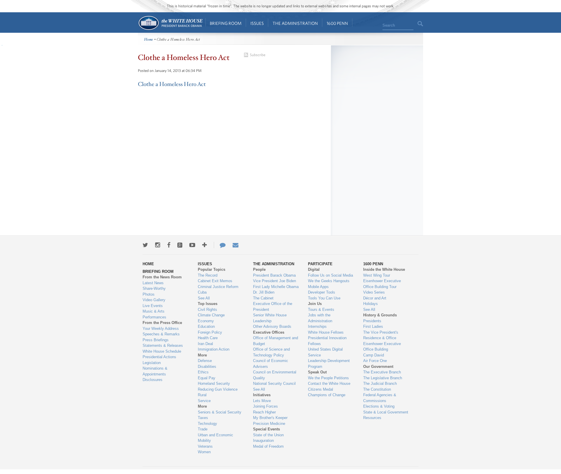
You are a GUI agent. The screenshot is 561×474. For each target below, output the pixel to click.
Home (170, 23)
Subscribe (257, 55)
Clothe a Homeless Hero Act (172, 84)
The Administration (295, 23)
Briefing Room (226, 23)
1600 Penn (337, 23)
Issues (257, 23)
